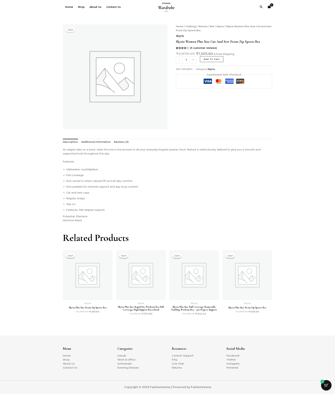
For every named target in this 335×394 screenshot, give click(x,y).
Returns (177, 367)
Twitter (231, 359)
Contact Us (113, 7)
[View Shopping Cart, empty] (269, 7)
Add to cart (212, 59)
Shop (81, 7)
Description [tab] (70, 141)
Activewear (124, 363)
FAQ (174, 359)
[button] (261, 7)
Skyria (220, 26)
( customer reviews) (203, 48)
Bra (212, 26)
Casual (121, 355)
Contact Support (182, 355)
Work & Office (126, 359)
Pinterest (232, 367)
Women (203, 26)
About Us (95, 7)
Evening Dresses (128, 367)
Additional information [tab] (96, 141)
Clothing (190, 26)
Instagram (233, 363)
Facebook (233, 355)
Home (69, 7)
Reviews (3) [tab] (121, 141)
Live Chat (178, 363)
